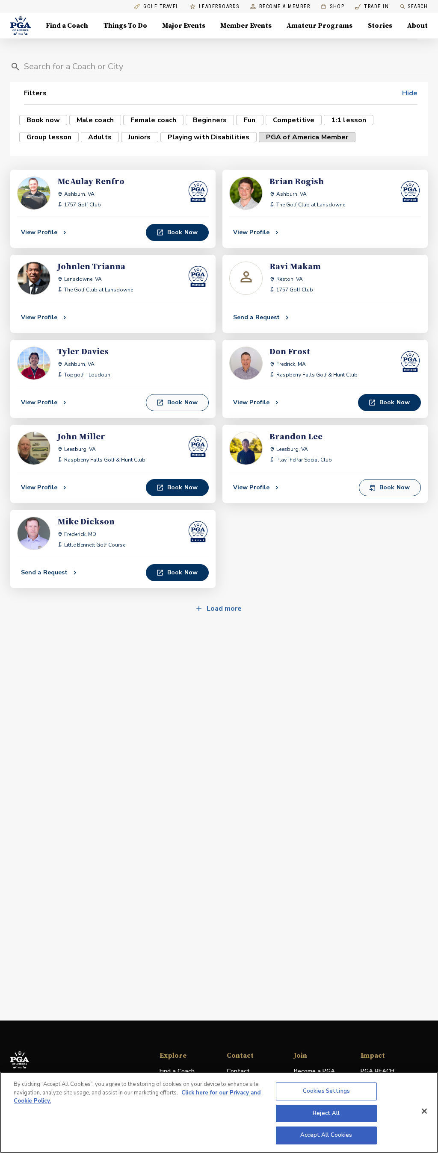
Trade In (372, 6)
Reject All (326, 1113)
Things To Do (125, 25)
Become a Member (285, 6)
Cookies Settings (326, 1091)
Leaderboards (219, 6)
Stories (380, 25)
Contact (238, 1071)
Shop (332, 6)
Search (418, 6)
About (417, 25)
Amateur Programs (319, 25)
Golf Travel (161, 6)
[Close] (424, 1111)
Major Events (183, 25)
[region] (219, 1112)
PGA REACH (377, 1071)
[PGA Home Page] (20, 25)
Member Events (246, 25)
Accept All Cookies (326, 1135)
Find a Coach (67, 25)
